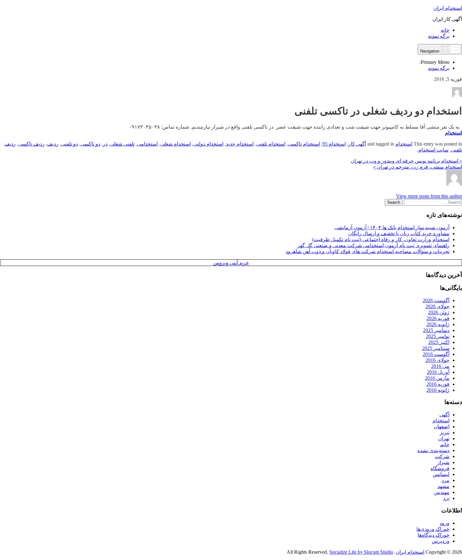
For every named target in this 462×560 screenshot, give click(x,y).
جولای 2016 (437, 360)
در (105, 144)
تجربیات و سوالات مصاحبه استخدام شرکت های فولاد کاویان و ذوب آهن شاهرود (367, 251)
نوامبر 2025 (437, 336)
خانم (444, 444)
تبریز (444, 432)
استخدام (453, 133)
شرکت (442, 456)
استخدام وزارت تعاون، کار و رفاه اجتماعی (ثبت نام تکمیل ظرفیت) (380, 239)
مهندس (441, 492)
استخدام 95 (334, 144)
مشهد (443, 486)
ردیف (52, 144)
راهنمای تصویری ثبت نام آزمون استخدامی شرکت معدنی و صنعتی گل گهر (373, 245)
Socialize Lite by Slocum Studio (361, 552)
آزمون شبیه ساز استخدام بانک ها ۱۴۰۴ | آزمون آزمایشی (391, 227)
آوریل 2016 (438, 372)
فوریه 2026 (437, 318)
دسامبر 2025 (436, 330)
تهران (443, 438)
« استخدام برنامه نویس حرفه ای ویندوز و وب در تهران (406, 161)
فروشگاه (440, 468)
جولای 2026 (437, 306)
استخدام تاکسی (304, 144)
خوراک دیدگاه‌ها (433, 535)
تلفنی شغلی (122, 144)
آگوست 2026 (436, 300)
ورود (444, 523)
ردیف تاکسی (31, 144)
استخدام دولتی (208, 144)
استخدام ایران (447, 8)
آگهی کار (357, 144)
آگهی (444, 414)
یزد (446, 498)
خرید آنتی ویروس (231, 262)
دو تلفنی (69, 144)
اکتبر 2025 (438, 342)
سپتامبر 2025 (435, 348)
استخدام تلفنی (270, 144)
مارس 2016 (437, 378)
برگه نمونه (438, 36)
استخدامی (147, 144)
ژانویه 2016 (437, 390)
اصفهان (441, 426)
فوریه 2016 (437, 384)
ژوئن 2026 (438, 312)
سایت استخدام (433, 149)
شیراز (443, 462)
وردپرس (440, 541)
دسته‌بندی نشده (433, 450)
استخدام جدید (240, 144)
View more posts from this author (429, 196)
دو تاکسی (90, 144)
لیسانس (441, 474)
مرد (445, 480)
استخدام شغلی (175, 144)
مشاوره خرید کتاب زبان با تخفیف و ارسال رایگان (398, 233)
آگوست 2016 (436, 354)
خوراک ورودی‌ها (432, 529)
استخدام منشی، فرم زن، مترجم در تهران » (417, 166)
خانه (445, 30)
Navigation (430, 51)
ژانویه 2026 (437, 324)
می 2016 (440, 366)
